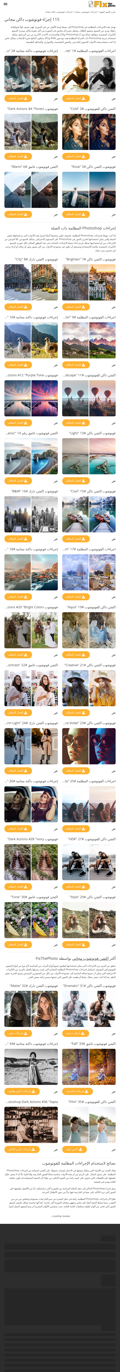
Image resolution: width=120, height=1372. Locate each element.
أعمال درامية (73, 1033)
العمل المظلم (74, 98)
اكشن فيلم (72, 1149)
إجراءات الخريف (75, 1091)
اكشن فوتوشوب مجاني (90, 958)
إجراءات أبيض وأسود (20, 1091)
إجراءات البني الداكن (19, 1149)
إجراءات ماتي (16, 1033)
